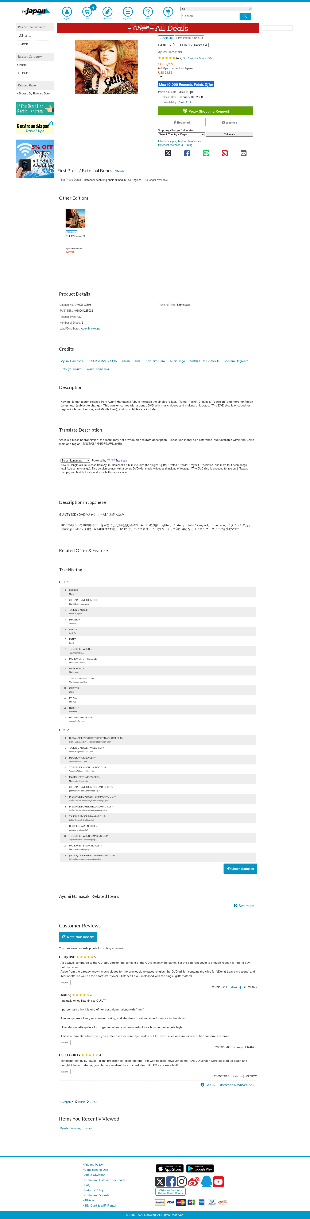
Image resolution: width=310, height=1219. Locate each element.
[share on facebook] (187, 152)
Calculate (229, 134)
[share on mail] (243, 152)
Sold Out (185, 102)
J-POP (94, 1101)
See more (246, 906)
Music (81, 1101)
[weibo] (193, 1181)
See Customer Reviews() (197, 58)
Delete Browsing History (76, 1128)
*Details (119, 171)
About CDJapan (94, 1174)
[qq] (206, 1181)
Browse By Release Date (34, 93)
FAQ (87, 1185)
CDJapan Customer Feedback (104, 1180)
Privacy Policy (93, 1164)
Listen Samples (242, 869)
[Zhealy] (238, 1047)
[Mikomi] (235, 987)
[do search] (245, 16)
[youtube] (218, 1181)
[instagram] (182, 1181)
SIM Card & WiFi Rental (100, 1205)
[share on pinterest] (224, 152)
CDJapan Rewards (96, 1195)
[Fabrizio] (238, 1076)
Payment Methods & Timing (175, 145)
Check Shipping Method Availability (179, 141)
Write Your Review (80, 937)
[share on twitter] (168, 152)
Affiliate (89, 1200)
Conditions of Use (96, 1169)
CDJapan (65, 1101)
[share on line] (206, 152)
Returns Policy (94, 1190)
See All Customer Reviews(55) (229, 1085)
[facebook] (171, 1181)
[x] (160, 1181)
